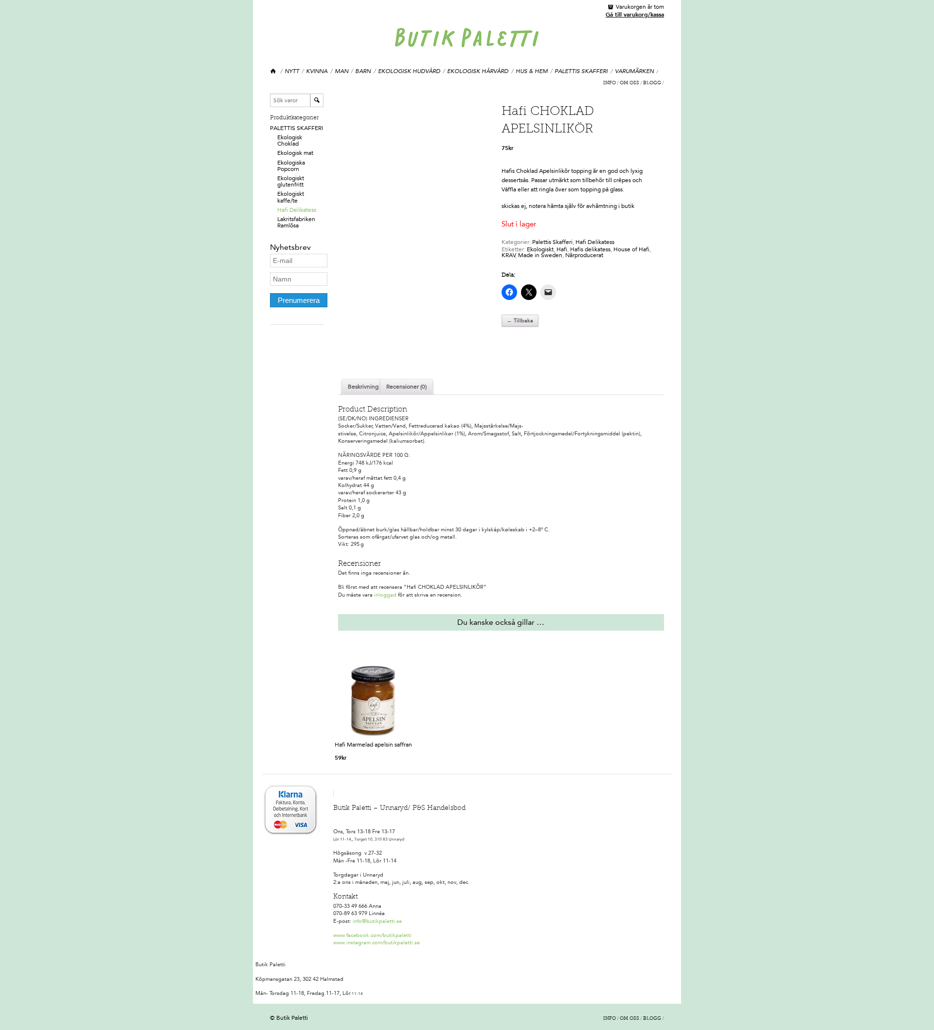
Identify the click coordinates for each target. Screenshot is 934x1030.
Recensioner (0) (406, 386)
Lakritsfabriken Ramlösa (296, 222)
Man (341, 71)
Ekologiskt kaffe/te (290, 197)
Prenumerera (299, 300)
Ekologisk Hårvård (477, 71)
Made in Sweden (540, 255)
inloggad (385, 595)
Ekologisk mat (295, 153)
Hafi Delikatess (296, 209)
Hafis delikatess (590, 249)
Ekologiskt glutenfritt (290, 181)
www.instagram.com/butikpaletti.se (376, 942)
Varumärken (634, 71)
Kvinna (316, 71)
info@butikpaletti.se (377, 921)
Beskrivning (363, 386)
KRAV (509, 255)
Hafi (562, 249)
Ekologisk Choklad (289, 140)
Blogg (652, 83)
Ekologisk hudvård (409, 71)
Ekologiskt (540, 249)
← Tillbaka (520, 321)
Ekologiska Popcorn (291, 165)
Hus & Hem (532, 71)
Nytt (292, 71)
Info (609, 83)
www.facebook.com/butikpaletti (372, 935)
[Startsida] (273, 71)
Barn (363, 71)
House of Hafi (631, 249)
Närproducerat (584, 255)
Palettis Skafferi (581, 71)
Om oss (629, 83)
